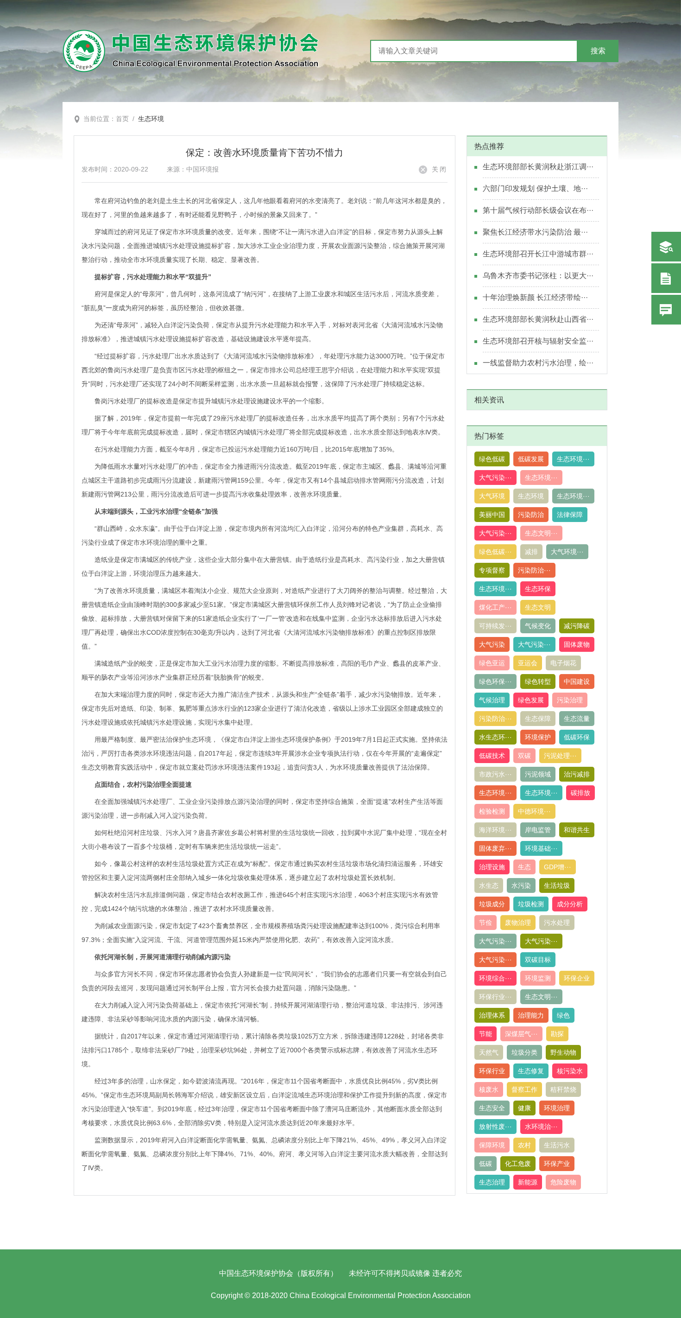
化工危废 (518, 1163)
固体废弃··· (495, 848)
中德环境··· (534, 811)
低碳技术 (492, 755)
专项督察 (492, 570)
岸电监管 (538, 830)
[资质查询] (666, 246)
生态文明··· (541, 533)
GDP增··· (557, 867)
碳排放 (580, 792)
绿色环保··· (495, 681)
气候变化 (538, 626)
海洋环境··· (495, 830)
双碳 (524, 755)
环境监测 (538, 978)
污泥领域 (538, 774)
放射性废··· (495, 1126)
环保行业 (492, 1071)
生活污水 (557, 1145)
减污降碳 (577, 626)
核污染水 (570, 1071)
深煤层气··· (521, 1034)
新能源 (527, 1182)
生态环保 (538, 588)
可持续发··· (495, 626)
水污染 (521, 885)
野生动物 (563, 1052)
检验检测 (492, 811)
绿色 (563, 1015)
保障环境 (492, 1145)
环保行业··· (495, 996)
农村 (524, 1145)
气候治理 (492, 700)
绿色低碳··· (495, 551)
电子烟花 (563, 663)
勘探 (557, 1034)
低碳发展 (531, 459)
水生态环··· (495, 737)
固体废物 (577, 644)
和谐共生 (577, 830)
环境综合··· (495, 978)
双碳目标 (538, 959)
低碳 (485, 1163)
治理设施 (492, 867)
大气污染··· (495, 477)
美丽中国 (492, 514)
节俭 (485, 922)
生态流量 (577, 718)
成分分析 (570, 904)
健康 (524, 1108)
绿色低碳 (492, 459)
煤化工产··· (495, 607)
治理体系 (492, 1015)
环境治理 (557, 1108)
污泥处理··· (560, 755)
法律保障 (570, 514)
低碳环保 (577, 737)
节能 (485, 1034)
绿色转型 (538, 681)
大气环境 (492, 496)
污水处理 (557, 922)
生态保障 (538, 718)
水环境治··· (541, 1126)
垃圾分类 (524, 1052)
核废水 (488, 1089)
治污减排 (577, 774)
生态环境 (151, 118)
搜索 (598, 51)
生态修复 (531, 1071)
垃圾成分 (492, 904)
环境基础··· (541, 848)
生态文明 (538, 607)
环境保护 (538, 737)
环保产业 (557, 1163)
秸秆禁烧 (563, 1089)
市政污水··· (495, 774)
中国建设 (577, 681)
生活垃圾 (557, 885)
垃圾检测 (531, 904)
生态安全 (492, 1108)
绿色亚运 (492, 663)
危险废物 (563, 1182)
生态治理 (492, 1182)
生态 (524, 867)
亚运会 (527, 663)
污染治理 (570, 700)
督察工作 (524, 1089)
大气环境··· (567, 551)
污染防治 (531, 514)
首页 (122, 118)
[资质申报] (666, 278)
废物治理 (518, 922)
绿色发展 (531, 700)
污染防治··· (534, 570)
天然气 (488, 1052)
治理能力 (531, 1015)
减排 (531, 551)
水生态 (488, 885)
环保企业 (577, 978)
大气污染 (492, 644)
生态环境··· (573, 459)
